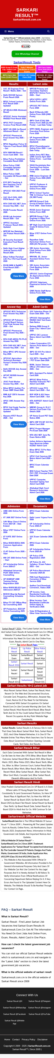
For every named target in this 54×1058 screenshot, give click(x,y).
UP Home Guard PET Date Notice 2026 (41, 417)
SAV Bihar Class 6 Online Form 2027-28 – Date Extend (14, 524)
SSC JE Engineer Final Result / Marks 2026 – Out (14, 90)
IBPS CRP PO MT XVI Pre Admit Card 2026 (41, 423)
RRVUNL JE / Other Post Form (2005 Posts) (45, 77)
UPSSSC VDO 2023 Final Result (14, 192)
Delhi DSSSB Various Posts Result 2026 (12, 96)
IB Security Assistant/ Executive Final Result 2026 (13, 242)
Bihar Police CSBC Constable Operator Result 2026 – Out (12, 167)
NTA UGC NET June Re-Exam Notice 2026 (40, 436)
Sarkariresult (26, 680)
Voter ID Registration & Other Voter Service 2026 (41, 612)
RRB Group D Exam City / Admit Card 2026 (9, 70)
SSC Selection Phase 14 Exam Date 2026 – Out (40, 312)
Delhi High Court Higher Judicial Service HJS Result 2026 (14, 250)
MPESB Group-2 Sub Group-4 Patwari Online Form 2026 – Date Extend (41, 203)
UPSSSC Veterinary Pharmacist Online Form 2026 (41, 284)
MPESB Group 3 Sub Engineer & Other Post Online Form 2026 (40, 218)
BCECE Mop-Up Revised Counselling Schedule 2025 (14, 596)
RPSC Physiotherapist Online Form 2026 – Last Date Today (40, 148)
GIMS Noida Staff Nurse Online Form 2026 (40, 292)
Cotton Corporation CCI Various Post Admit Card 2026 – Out (41, 345)
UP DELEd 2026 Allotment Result (14, 111)
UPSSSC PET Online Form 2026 (27, 76)
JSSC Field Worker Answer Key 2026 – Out (13, 383)
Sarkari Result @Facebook (14, 1014)
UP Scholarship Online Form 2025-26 (40, 550)
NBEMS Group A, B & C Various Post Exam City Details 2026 (40, 409)
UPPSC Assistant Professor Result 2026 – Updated (13, 225)
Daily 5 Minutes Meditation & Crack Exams (27, 70)
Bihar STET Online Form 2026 (41, 234)
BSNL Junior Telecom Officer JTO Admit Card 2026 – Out (40, 367)
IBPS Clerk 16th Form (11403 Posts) (9, 76)
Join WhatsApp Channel (27, 54)
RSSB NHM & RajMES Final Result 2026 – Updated (13, 267)
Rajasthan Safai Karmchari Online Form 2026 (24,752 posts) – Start (41, 242)
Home (7, 1039)
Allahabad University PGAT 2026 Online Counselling (12, 573)
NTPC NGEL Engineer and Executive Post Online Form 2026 (41, 131)
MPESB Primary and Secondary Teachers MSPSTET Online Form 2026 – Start (40, 92)
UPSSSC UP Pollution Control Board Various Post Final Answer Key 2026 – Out (13, 323)
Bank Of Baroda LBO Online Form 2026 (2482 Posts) (40, 114)
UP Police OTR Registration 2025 (37, 557)
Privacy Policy (28, 1039)
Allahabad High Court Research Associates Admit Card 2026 (39, 490)
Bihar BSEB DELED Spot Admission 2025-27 (14, 589)
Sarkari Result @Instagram (39, 1008)
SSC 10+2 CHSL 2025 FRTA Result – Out (12, 198)
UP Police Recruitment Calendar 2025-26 (40, 572)
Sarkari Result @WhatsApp (14, 1008)
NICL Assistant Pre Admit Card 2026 (41, 374)
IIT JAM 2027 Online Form (14, 517)
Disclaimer (42, 1039)
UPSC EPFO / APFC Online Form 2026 (38, 100)
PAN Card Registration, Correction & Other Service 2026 (40, 579)
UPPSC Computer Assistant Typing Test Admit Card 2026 (39, 482)
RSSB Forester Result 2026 (13, 211)
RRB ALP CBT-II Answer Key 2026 (14, 395)
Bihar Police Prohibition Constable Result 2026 (14, 160)
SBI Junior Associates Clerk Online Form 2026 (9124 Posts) (40, 250)
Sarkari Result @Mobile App (14, 1022)
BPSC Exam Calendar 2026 (39, 466)
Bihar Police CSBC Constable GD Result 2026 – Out (14, 176)
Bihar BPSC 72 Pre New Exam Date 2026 (40, 451)
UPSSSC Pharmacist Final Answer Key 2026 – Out (14, 138)
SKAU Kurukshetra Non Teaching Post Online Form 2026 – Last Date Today (40, 168)
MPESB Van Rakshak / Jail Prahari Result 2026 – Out (14, 233)
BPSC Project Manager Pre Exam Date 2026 (40, 430)
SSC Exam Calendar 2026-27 (41, 538)
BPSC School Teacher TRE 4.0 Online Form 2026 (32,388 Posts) (41, 195)
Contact (16, 1039)
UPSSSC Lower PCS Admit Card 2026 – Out (40, 389)
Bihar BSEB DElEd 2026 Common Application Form (14, 545)
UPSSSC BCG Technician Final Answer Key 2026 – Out (14, 313)
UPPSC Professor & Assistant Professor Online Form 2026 (38, 186)
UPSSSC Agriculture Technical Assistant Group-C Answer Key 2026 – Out (14, 361)
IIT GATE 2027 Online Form (12, 538)
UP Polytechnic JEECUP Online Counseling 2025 (14, 610)
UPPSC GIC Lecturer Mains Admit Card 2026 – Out (41, 337)
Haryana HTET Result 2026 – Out (12, 417)
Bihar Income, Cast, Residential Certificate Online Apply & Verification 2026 (39, 603)
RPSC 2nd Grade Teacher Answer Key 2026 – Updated (14, 409)
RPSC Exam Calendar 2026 (39, 544)
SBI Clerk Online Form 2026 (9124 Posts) (45, 70)
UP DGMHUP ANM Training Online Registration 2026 (11, 581)
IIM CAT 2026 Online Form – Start (15, 559)
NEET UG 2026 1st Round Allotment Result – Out (14, 130)
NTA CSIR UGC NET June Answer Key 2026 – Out (14, 205)
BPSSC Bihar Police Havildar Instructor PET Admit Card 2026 (40, 382)
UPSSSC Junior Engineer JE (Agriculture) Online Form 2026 (41, 276)
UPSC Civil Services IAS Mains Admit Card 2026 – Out (41, 458)
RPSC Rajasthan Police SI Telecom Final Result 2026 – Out (15, 146)
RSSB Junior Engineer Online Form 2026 (40, 211)
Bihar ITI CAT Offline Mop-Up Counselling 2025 (15, 604)
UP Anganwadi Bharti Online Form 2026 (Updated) (39, 140)
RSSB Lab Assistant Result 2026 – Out (12, 217)
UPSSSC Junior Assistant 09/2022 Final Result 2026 (14, 117)
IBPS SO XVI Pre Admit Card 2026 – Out (40, 353)
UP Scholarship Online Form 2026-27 (40, 525)
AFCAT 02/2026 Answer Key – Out (13, 376)
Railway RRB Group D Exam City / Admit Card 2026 (40, 328)
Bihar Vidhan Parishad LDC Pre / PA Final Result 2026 (14, 259)
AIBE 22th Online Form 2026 (13, 512)
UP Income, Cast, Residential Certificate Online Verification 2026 (40, 594)
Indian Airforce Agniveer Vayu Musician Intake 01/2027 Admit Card (40, 443)
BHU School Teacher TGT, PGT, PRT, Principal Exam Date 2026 (41, 473)
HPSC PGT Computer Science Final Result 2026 (14, 124)
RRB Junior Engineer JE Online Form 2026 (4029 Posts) (40, 178)
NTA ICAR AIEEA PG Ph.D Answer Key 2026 (14, 340)
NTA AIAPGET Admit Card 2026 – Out (41, 402)
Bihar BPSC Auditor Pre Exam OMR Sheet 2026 (14, 389)
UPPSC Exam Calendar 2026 (40, 531)
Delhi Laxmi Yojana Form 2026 (41, 518)
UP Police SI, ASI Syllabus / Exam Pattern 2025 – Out (40, 564)
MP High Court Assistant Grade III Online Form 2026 (41, 227)
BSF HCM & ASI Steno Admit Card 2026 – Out (40, 395)
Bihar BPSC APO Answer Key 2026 (14, 353)
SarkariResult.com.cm (39, 1046)
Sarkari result (27, 664)
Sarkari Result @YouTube (39, 1014)
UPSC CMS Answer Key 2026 (13, 402)
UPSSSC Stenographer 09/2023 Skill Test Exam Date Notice (40, 320)
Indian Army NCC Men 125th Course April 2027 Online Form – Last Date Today (40, 158)
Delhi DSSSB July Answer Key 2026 (14, 370)
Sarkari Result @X (14, 1001)
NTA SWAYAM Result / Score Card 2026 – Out (13, 153)
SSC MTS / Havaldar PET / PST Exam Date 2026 (41, 359)
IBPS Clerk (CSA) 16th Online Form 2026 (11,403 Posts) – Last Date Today (41, 123)
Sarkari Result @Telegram (39, 1001)
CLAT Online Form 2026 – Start (14, 552)
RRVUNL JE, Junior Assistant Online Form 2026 (40, 259)
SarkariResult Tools (27, 62)
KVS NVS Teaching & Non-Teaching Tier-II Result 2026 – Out (12, 184)
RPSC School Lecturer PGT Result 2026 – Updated (13, 104)
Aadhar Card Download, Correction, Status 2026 (40, 587)
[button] (48, 31)
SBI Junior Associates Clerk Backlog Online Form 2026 (39, 267)
